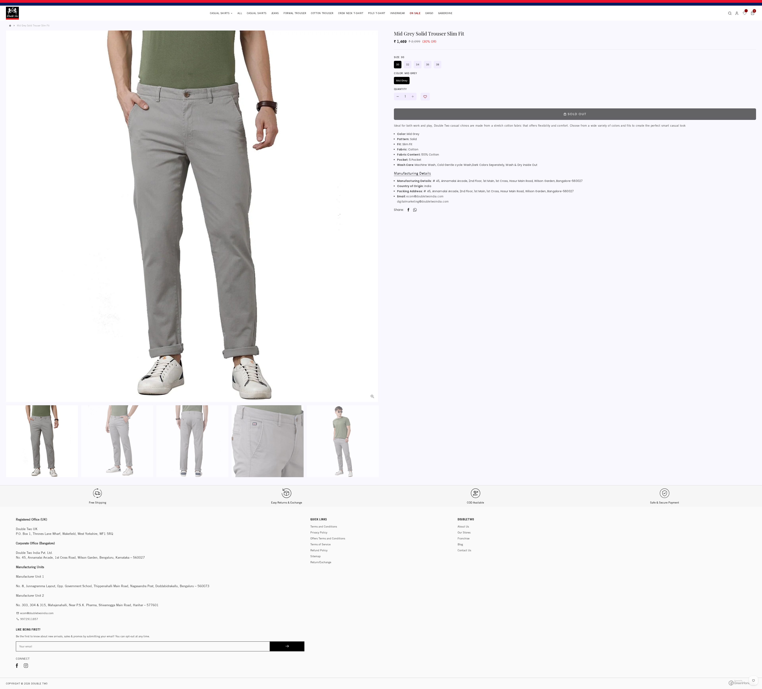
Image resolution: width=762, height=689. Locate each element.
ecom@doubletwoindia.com (425, 196)
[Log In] (736, 13)
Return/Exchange (320, 562)
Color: (405, 73)
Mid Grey (401, 80)
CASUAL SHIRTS (256, 13)
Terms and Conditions (323, 526)
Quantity (400, 89)
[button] (425, 96)
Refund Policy (318, 550)
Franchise (464, 538)
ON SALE (415, 13)
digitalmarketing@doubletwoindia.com (423, 201)
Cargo (429, 13)
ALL (240, 13)
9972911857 (27, 619)
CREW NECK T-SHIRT (350, 13)
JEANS (275, 13)
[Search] (729, 13)
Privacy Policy (318, 532)
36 (427, 64)
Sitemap (315, 556)
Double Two (39, 683)
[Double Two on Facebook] (17, 666)
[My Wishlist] (745, 13)
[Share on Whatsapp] (415, 210)
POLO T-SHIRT (376, 13)
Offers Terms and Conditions (327, 538)
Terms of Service (320, 544)
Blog (460, 544)
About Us (463, 526)
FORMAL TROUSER (295, 13)
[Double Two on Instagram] (26, 666)
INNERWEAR (397, 13)
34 (417, 64)
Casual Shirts (221, 13)
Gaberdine (445, 13)
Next (372, 206)
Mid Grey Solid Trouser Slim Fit (33, 25)
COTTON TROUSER (322, 13)
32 (407, 64)
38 (437, 64)
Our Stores (464, 532)
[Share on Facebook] (408, 210)
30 (397, 64)
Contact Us (464, 550)
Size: (399, 57)
